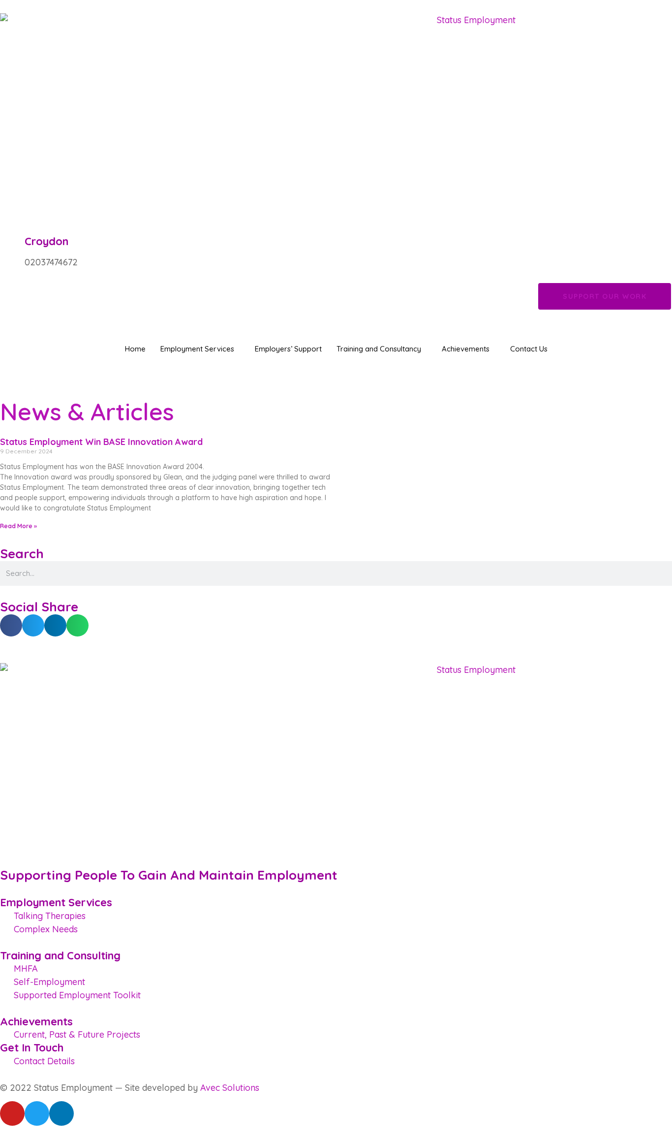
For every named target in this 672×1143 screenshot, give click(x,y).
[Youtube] (12, 1113)
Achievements (465, 348)
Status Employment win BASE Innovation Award (101, 441)
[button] (11, 625)
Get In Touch (31, 1047)
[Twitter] (37, 1113)
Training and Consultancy (378, 348)
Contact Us (529, 348)
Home (135, 348)
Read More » (18, 526)
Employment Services (197, 348)
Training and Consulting (60, 955)
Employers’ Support (288, 348)
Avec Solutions (229, 1087)
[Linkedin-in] (61, 1113)
